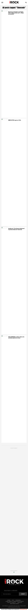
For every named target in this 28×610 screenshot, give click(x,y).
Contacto (19, 602)
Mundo (8, 600)
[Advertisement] (14, 507)
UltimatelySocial (23, 609)
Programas (18, 600)
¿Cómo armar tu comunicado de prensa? (14, 601)
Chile (13, 600)
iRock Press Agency (14, 603)
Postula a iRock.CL (11, 602)
